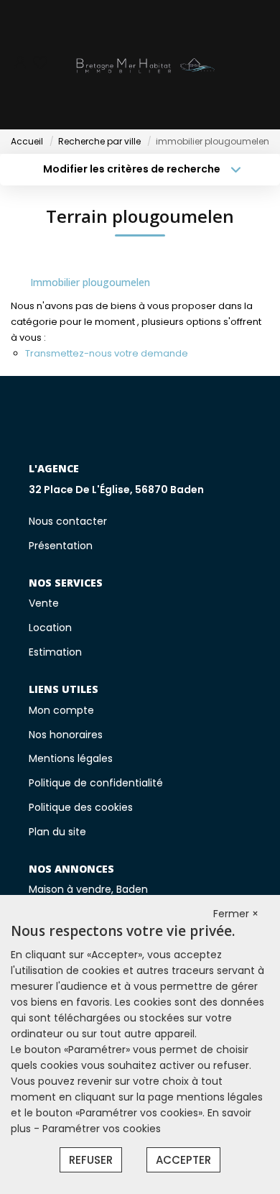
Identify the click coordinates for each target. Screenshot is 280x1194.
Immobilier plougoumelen (90, 282)
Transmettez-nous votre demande (106, 353)
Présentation (61, 545)
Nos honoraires (66, 734)
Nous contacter (68, 521)
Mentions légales (71, 758)
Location (50, 627)
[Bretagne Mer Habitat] (144, 64)
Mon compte (61, 710)
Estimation (55, 652)
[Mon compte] (20, 64)
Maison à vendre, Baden (88, 889)
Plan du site (57, 832)
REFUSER (91, 1159)
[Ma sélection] (40, 64)
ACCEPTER (183, 1159)
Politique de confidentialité (96, 783)
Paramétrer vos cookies (101, 1128)
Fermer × (235, 913)
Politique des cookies (81, 807)
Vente (44, 603)
